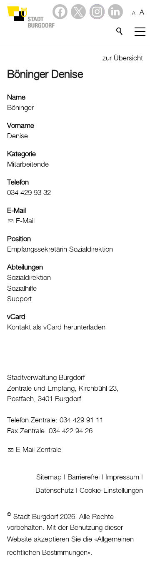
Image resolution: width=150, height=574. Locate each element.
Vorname (20, 126)
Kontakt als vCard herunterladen (56, 327)
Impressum (122, 477)
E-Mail (16, 211)
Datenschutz (54, 490)
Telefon (18, 182)
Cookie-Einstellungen (111, 490)
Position (19, 239)
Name (16, 97)
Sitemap (49, 477)
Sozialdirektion (29, 278)
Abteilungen (25, 267)
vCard (16, 317)
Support (19, 299)
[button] (115, 11)
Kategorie (21, 154)
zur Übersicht (122, 58)
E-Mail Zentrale (38, 450)
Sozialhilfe (22, 288)
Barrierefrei (84, 477)
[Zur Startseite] (30, 16)
